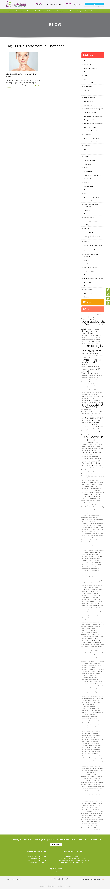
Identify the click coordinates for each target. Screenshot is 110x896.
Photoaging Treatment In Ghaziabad (91, 743)
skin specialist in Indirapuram (93, 116)
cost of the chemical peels (95, 488)
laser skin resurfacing (93, 431)
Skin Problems (88, 293)
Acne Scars (87, 134)
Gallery (70, 11)
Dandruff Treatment (94, 766)
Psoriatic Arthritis (89, 160)
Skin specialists (99, 416)
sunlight (90, 745)
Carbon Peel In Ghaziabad (96, 739)
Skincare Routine (86, 830)
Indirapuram (51, 886)
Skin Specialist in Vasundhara (90, 371)
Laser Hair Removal (90, 68)
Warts (86, 75)
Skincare (86, 286)
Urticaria (98, 339)
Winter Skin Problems (87, 828)
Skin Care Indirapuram (95, 587)
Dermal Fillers (93, 591)
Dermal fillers (93, 630)
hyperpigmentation (92, 706)
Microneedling (88, 171)
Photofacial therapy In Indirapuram (90, 527)
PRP (96, 710)
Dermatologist (88, 64)
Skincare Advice (89, 214)
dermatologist (89, 651)
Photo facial (99, 426)
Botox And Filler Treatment (93, 500)
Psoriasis (91, 341)
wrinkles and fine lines (93, 329)
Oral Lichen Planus (94, 529)
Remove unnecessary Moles (92, 558)
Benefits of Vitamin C (92, 778)
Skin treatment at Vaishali (88, 394)
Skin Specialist (88, 101)
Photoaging (87, 210)
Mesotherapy (84, 630)
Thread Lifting (91, 426)
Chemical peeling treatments (89, 511)
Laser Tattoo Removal (91, 138)
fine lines (91, 616)
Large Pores (88, 282)
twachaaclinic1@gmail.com (74, 5)
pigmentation (91, 589)
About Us (19, 11)
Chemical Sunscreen (93, 723)
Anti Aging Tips (91, 784)
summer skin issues (93, 809)
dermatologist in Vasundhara (89, 332)
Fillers (89, 461)
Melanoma (91, 702)
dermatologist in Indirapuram (89, 634)
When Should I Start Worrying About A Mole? (21, 74)
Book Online (55, 844)
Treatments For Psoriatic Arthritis (90, 694)
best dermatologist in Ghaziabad (93, 788)
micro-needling (85, 704)
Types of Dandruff (86, 768)
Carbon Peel (88, 201)
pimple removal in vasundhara (89, 433)
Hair (85, 79)
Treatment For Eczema (87, 523)
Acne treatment (89, 264)
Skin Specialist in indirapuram (89, 537)
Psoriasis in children (90, 112)
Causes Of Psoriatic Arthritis (89, 696)
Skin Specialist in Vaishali (92, 120)
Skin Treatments (93, 412)
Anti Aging (87, 228)
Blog (79, 11)
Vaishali (60, 886)
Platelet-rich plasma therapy (95, 712)
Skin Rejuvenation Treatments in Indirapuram (91, 454)
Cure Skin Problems (90, 480)
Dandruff (86, 241)
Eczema (86, 90)
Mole (95, 702)
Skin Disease (88, 72)
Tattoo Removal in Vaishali (88, 566)
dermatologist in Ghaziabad (88, 776)
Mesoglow (96, 648)
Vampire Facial (93, 669)
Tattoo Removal (98, 546)
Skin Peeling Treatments (95, 509)
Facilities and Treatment (55, 11)
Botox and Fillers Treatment (90, 354)
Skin (85, 61)
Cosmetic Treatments (91, 94)
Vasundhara (42, 886)
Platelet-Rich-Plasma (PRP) (93, 175)
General (86, 156)
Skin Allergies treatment (88, 339)
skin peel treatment (93, 605)
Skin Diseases (88, 275)
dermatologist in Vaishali (91, 361)
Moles (86, 168)
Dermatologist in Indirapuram (89, 632)
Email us (28, 839)
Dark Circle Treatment (91, 267)
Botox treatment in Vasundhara (94, 484)
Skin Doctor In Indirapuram (92, 438)
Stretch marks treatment (88, 554)
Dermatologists (94, 688)
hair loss (91, 710)
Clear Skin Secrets (86, 791)
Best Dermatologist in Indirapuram (91, 463)
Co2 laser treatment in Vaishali (94, 564)
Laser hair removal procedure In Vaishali (92, 448)
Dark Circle (92, 795)
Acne (83, 328)
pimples (97, 616)
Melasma (100, 702)
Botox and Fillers (89, 83)
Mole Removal (88, 186)
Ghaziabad (68, 886)
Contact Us (89, 11)
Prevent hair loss (88, 535)
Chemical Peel (88, 105)
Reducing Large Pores (91, 821)
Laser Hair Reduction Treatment (90, 741)
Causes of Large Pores (96, 813)
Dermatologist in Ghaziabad (93, 245)
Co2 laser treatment (93, 556)
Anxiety (86, 529)
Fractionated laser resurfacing (89, 677)
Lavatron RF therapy (94, 581)
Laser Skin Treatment (95, 659)
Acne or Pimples (98, 535)
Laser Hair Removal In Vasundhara (91, 334)
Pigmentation (85, 708)
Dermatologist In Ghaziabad (88, 747)
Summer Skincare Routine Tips (94, 278)
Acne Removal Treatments (88, 502)
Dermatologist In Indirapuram (94, 109)
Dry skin (100, 826)
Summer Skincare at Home (88, 772)
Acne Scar (87, 145)
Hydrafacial (90, 817)
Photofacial (87, 164)
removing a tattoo (86, 355)
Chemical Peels (89, 179)
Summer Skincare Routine (96, 815)
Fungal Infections (89, 97)
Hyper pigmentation (94, 572)
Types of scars (98, 392)
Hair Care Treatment (94, 622)
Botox (94, 461)
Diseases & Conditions (35, 11)
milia (101, 692)
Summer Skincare (98, 770)
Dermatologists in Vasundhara (93, 322)
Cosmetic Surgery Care (87, 416)
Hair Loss (91, 544)
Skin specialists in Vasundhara (91, 317)
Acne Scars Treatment (91, 221)
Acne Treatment (89, 271)
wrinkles (84, 589)
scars (101, 616)
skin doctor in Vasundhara (90, 423)
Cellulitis (93, 315)
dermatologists (85, 718)
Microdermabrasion (89, 490)
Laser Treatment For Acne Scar (93, 690)
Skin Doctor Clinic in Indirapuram (92, 418)
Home (10, 11)
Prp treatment (88, 232)
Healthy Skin (88, 86)
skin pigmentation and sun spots (90, 327)
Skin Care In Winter (90, 127)
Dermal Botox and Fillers (88, 442)
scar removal (90, 392)
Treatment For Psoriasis (91, 521)
